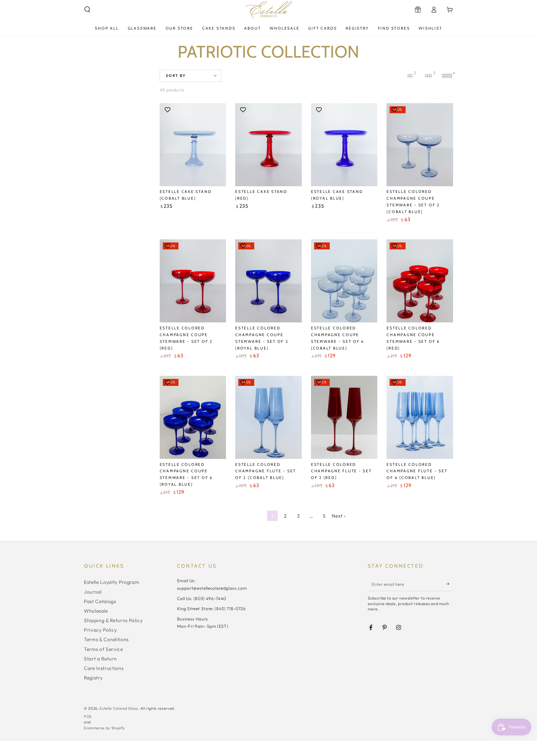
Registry (93, 677)
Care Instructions (103, 668)
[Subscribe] (449, 584)
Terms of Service (103, 649)
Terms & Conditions (106, 639)
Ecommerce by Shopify (104, 728)
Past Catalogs (100, 601)
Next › (338, 516)
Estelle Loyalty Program (111, 582)
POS (87, 716)
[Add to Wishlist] (168, 109)
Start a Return (100, 658)
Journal (93, 592)
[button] (87, 9)
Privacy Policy (100, 630)
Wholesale (96, 611)
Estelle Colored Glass (119, 708)
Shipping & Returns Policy (113, 620)
